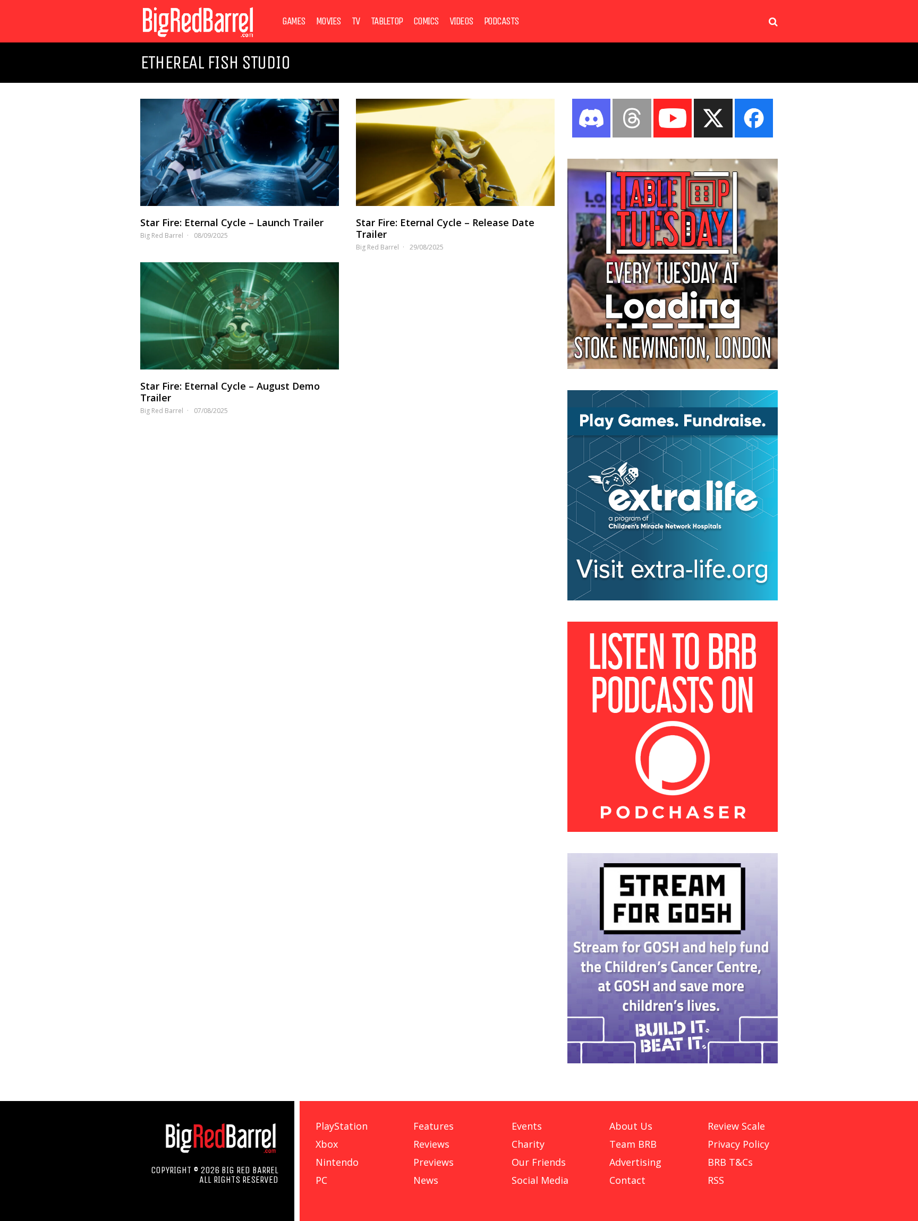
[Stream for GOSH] (672, 1060)
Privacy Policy (738, 1144)
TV (356, 21)
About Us (630, 1126)
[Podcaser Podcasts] (672, 829)
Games (293, 21)
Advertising (635, 1162)
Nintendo (337, 1162)
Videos (461, 21)
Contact (627, 1180)
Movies (328, 21)
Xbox (327, 1144)
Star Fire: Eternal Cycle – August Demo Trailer (230, 392)
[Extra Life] (672, 597)
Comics (426, 21)
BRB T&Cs (730, 1162)
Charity (528, 1144)
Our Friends (539, 1162)
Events (527, 1126)
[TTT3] (672, 366)
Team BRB (633, 1144)
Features (433, 1126)
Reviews (431, 1144)
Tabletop (387, 21)
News (425, 1180)
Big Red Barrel (161, 235)
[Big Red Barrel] (198, 39)
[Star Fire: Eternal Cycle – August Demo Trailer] (239, 315)
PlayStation (342, 1126)
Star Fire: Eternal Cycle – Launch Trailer (232, 222)
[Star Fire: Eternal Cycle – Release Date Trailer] (455, 152)
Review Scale (736, 1126)
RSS (716, 1180)
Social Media (540, 1180)
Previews (433, 1162)
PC (321, 1180)
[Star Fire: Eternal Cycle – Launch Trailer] (239, 152)
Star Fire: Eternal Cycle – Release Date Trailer (445, 228)
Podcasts (501, 21)
